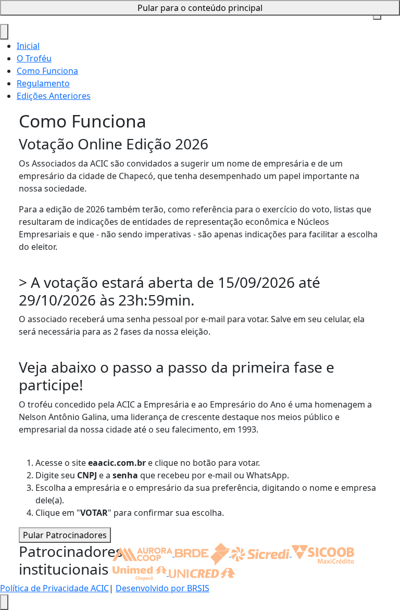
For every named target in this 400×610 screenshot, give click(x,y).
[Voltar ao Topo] (4, 602)
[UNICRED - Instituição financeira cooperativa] (202, 572)
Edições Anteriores (54, 95)
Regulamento (43, 83)
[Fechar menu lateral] (4, 32)
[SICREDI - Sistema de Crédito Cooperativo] (261, 553)
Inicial (28, 46)
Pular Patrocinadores (65, 535)
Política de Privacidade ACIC (54, 588)
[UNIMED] (141, 572)
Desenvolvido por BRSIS (162, 588)
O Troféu (34, 58)
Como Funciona (47, 71)
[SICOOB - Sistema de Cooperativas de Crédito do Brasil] (323, 553)
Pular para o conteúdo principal (200, 8)
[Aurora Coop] (143, 553)
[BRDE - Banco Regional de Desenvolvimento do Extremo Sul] (202, 553)
